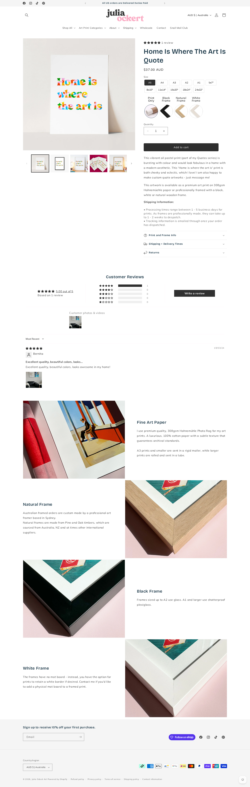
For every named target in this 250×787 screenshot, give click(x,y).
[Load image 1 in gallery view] (40, 163)
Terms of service (112, 779)
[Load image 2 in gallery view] (59, 163)
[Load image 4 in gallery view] (98, 163)
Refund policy (77, 779)
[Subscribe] (80, 737)
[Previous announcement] (85, 3)
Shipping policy (131, 779)
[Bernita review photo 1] (34, 380)
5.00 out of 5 (64, 291)
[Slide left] (26, 163)
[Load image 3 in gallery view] (79, 163)
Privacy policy (94, 779)
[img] (34, 348)
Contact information (152, 779)
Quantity (148, 124)
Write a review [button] (195, 293)
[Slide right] (131, 163)
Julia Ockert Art (39, 779)
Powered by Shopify (58, 779)
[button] (26, 15)
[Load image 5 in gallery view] (118, 163)
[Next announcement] (164, 3)
